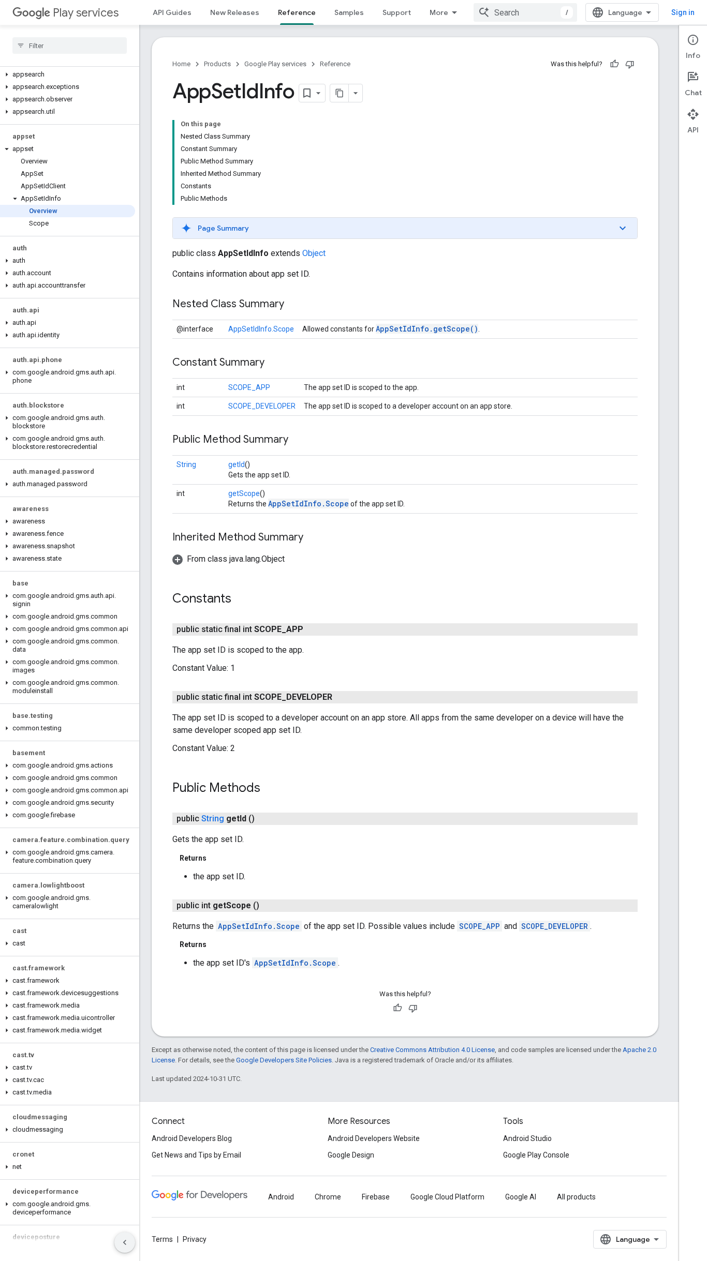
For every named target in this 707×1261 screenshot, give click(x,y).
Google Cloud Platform (447, 1197)
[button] (67, 74)
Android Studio (527, 1138)
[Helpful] (614, 64)
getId (236, 464)
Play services (86, 13)
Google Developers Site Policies (284, 1060)
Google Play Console (536, 1155)
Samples (349, 12)
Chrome (328, 1197)
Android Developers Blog (192, 1138)
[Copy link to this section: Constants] (241, 599)
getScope (244, 493)
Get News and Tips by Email (196, 1155)
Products (217, 64)
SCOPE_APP (249, 387)
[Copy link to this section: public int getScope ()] (269, 905)
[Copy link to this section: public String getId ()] (265, 819)
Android (281, 1197)
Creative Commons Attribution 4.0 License (432, 1050)
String (186, 464)
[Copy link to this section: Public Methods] (270, 789)
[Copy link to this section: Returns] (217, 858)
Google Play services (275, 64)
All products (576, 1197)
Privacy (195, 1239)
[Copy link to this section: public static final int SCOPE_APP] (313, 629)
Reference (297, 12)
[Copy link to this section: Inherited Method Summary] (313, 538)
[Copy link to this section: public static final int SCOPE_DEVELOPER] (342, 697)
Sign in (683, 12)
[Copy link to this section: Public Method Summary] (298, 440)
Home (181, 64)
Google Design (351, 1155)
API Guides (172, 12)
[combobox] (525, 12)
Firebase (376, 1197)
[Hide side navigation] (124, 1242)
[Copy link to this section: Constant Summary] (274, 363)
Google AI (520, 1197)
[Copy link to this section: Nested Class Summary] (294, 304)
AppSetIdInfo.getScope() (427, 329)
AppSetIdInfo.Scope (261, 329)
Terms (162, 1239)
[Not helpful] (630, 64)
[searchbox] (69, 45)
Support (396, 12)
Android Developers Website (374, 1138)
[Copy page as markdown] (339, 93)
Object (314, 253)
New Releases (234, 12)
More (439, 12)
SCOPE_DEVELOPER (262, 406)
